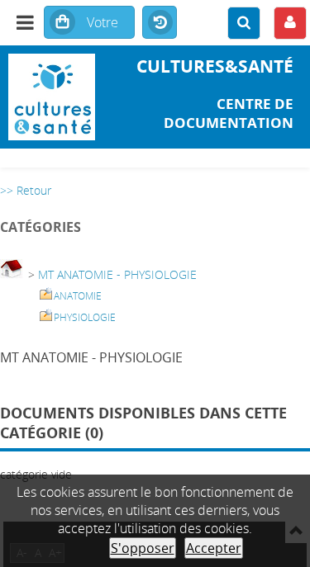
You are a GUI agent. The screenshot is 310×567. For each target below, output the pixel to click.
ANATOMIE (78, 296)
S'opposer (142, 548)
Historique (159, 23)
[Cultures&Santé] (51, 97)
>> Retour (25, 190)
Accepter (213, 548)
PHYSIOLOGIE (85, 317)
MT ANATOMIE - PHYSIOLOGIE (117, 274)
